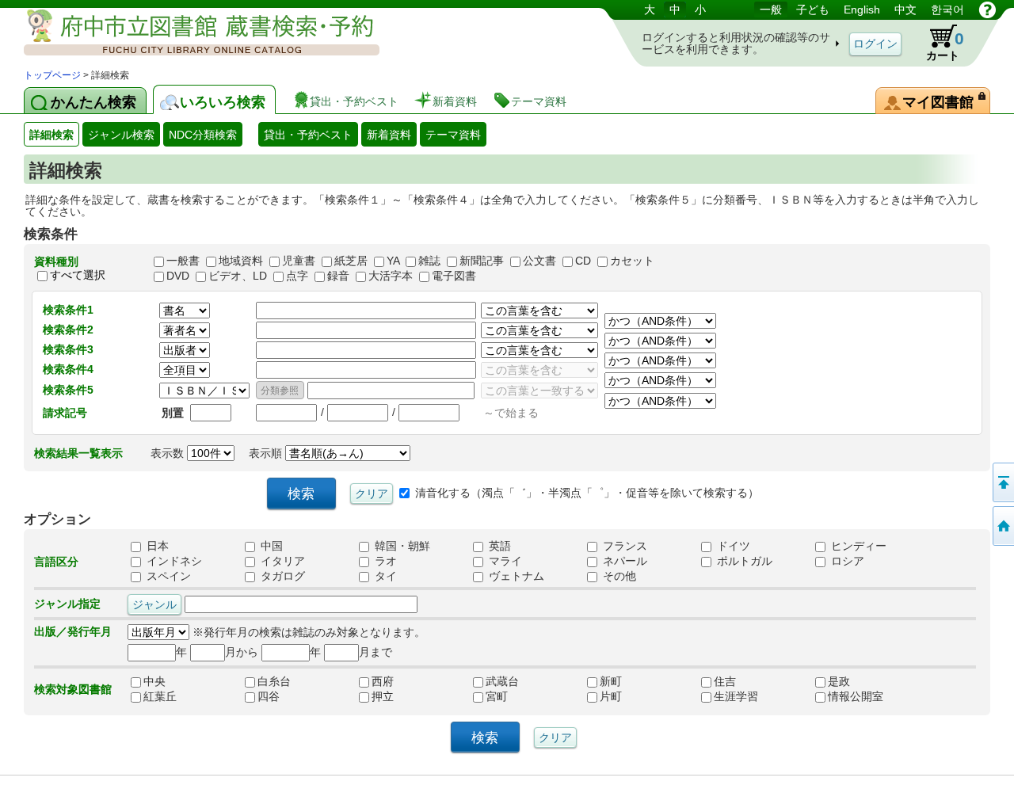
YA (393, 260)
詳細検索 (51, 134)
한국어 (947, 9)
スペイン (167, 576)
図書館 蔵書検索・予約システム (190, 33)
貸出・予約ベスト (308, 134)
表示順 (267, 453)
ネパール (623, 560)
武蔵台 (513, 681)
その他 (618, 576)
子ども (812, 9)
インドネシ (172, 560)
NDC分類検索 (203, 134)
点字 (297, 275)
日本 (156, 545)
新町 (627, 681)
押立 (399, 696)
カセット (632, 260)
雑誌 (429, 260)
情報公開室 (855, 696)
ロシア (846, 560)
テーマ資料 (453, 134)
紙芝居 (351, 260)
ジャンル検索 (121, 134)
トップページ (52, 75)
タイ (384, 576)
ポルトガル (743, 560)
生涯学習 (741, 696)
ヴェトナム (515, 576)
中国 (270, 545)
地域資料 (241, 260)
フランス (623, 545)
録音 (338, 275)
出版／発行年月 (73, 631)
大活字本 (390, 275)
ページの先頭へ (1002, 482)
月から (241, 652)
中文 (905, 9)
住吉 (741, 681)
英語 (498, 545)
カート (945, 45)
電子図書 (454, 275)
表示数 (169, 453)
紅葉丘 (171, 696)
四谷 (285, 696)
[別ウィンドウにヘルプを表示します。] (987, 9)
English (862, 9)
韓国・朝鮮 (401, 545)
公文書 (539, 260)
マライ (504, 560)
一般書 (183, 260)
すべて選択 (77, 275)
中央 (171, 681)
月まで (375, 652)
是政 (855, 681)
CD (583, 260)
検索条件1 (68, 309)
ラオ (384, 560)
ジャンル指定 (67, 603)
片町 (627, 696)
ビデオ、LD (237, 275)
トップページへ (1002, 526)
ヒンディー (857, 545)
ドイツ (732, 545)
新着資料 (389, 134)
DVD (177, 275)
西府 (399, 681)
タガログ (281, 576)
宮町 (513, 696)
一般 (771, 9)
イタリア (281, 560)
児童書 (298, 260)
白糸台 (285, 681)
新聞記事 (481, 260)
